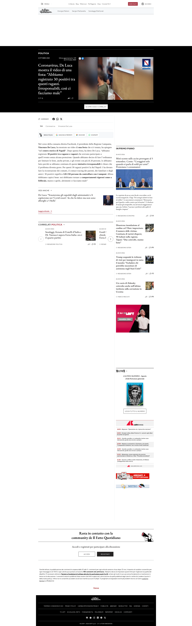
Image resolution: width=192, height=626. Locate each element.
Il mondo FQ (105, 4)
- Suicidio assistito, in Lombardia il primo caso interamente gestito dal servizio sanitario (133, 439)
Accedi (87, 554)
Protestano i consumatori (128, 167)
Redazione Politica (53, 244)
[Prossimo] (110, 239)
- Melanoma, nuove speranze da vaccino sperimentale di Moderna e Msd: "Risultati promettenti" (133, 455)
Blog (77, 4)
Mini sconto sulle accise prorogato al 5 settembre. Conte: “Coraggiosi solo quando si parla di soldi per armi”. (134, 161)
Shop (99, 4)
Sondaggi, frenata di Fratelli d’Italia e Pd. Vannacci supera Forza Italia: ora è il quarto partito (63, 234)
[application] (116, 78)
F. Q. (40, 98)
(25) (152, 247)
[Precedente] (41, 239)
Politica (43, 53)
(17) (153, 273)
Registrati (105, 554)
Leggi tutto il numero (135, 411)
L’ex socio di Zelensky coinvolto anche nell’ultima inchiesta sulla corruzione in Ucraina (129, 287)
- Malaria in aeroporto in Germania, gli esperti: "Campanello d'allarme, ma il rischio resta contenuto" (133, 444)
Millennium (83, 4)
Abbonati (133, 4)
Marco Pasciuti (123, 297)
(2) (153, 215)
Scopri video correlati (96, 107)
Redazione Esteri (123, 247)
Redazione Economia (125, 216)
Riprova (96, 588)
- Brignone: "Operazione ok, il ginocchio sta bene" (134, 429)
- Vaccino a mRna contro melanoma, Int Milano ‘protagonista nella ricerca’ (133, 460)
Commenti (45, 119)
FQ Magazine (92, 4)
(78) (75, 98)
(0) (95, 244)
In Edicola (71, 4)
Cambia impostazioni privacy (88, 606)
